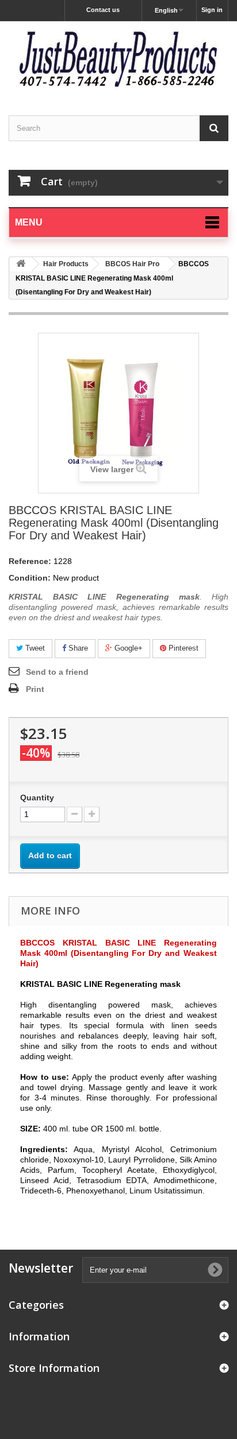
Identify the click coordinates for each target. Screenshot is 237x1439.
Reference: (30, 561)
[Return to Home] (21, 264)
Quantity (37, 797)
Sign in (212, 9)
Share (77, 648)
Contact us (103, 9)
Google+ (127, 648)
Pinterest (182, 648)
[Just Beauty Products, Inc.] (118, 58)
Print (35, 689)
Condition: (30, 577)
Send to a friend (57, 671)
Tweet (34, 648)
